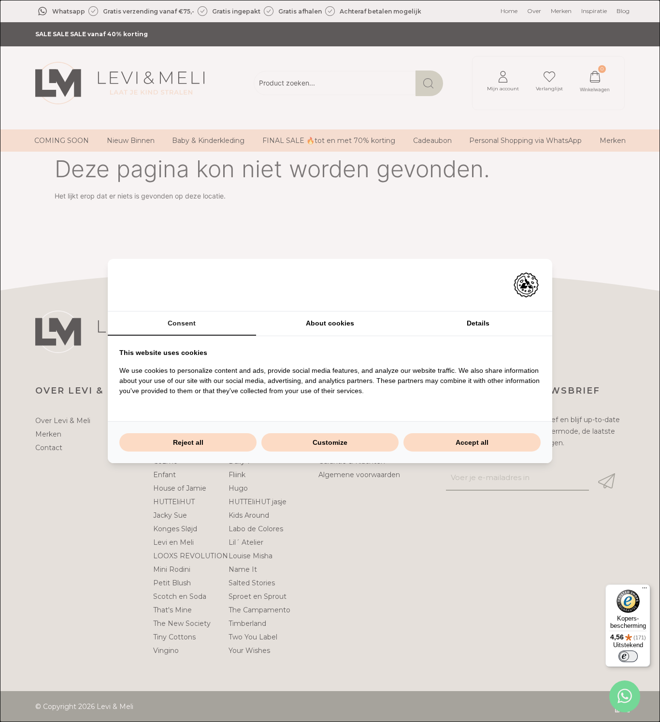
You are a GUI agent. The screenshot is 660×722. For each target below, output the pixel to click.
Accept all (472, 442)
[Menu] (644, 590)
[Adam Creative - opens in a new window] (526, 284)
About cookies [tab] (330, 323)
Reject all (188, 442)
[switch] (628, 656)
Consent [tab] (182, 323)
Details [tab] (478, 323)
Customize (330, 442)
